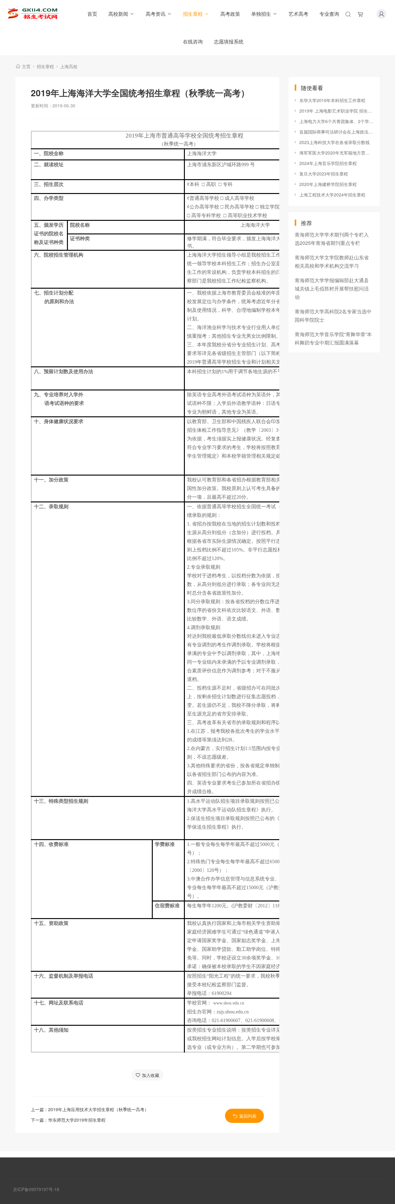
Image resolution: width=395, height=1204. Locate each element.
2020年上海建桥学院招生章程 (328, 184)
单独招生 (261, 13)
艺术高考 (298, 13)
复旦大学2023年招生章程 (323, 174)
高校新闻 (118, 13)
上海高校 (68, 66)
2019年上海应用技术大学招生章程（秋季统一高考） (98, 1109)
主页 (26, 66)
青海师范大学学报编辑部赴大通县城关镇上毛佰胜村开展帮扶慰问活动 (332, 288)
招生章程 (193, 13)
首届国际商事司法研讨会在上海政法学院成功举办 (336, 132)
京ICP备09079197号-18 (36, 1189)
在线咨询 (193, 41)
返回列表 (247, 1116)
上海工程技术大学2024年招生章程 (332, 195)
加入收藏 (150, 1075)
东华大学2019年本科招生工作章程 (332, 100)
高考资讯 (155, 13)
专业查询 (329, 13)
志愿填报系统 (228, 41)
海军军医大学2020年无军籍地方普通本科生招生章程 (336, 153)
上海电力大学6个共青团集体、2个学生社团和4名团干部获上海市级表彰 (336, 121)
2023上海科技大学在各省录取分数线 (334, 142)
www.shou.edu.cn (228, 1003)
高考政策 (230, 13)
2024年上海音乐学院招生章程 (328, 163)
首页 (92, 13)
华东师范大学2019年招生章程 (77, 1120)
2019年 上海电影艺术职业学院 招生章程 (336, 111)
